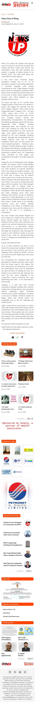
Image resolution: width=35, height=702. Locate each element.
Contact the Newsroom (11, 616)
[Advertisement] (18, 435)
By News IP (5, 22)
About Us (5, 579)
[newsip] (6, 5)
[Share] (22, 337)
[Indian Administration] (21, 4)
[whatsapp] (25, 672)
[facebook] (10, 672)
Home (3, 14)
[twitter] (15, 672)
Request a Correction (10, 604)
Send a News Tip (9, 609)
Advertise (6, 613)
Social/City (10, 14)
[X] (12, 337)
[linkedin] (20, 672)
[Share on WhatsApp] (17, 337)
